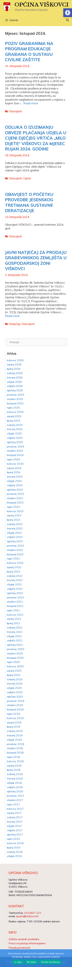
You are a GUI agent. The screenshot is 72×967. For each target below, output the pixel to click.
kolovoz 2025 (15, 412)
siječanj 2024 (15, 489)
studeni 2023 (15, 498)
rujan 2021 (13, 610)
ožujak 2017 (14, 826)
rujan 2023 (13, 506)
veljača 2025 (15, 437)
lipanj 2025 (13, 420)
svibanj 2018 (15, 774)
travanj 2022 (15, 580)
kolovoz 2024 (15, 463)
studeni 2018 (15, 748)
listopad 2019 (15, 709)
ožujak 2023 (14, 532)
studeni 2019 (15, 705)
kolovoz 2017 (15, 808)
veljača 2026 (15, 386)
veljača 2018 (15, 787)
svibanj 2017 (15, 817)
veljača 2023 (15, 537)
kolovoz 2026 (15, 360)
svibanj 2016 (15, 852)
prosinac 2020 (15, 649)
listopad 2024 (15, 455)
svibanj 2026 (15, 373)
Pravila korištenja (50, 962)
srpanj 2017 (14, 813)
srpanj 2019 (14, 722)
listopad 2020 (15, 657)
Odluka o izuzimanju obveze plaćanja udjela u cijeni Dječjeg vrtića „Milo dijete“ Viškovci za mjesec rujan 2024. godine (35, 138)
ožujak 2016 (14, 856)
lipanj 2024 (13, 472)
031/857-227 (32, 913)
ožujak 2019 (14, 739)
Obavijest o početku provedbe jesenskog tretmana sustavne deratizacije (29, 202)
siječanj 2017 (15, 834)
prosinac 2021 (15, 597)
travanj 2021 (15, 632)
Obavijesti (15, 111)
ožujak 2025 (14, 433)
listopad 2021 (15, 606)
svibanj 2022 (15, 576)
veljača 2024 (15, 485)
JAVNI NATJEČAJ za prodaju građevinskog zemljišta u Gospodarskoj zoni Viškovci (36, 260)
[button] (67, 12)
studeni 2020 (15, 653)
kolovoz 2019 (15, 718)
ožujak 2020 (14, 688)
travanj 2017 (15, 821)
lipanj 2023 (13, 519)
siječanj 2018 (15, 791)
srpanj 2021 (14, 618)
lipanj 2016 (13, 847)
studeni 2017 (15, 800)
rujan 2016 (13, 838)
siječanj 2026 (15, 390)
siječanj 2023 (15, 541)
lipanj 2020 (13, 675)
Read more (30, 103)
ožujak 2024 (14, 481)
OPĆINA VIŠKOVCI (41, 5)
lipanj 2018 (13, 769)
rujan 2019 (13, 713)
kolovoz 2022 (15, 562)
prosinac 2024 (15, 446)
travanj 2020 (15, 683)
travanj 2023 (15, 528)
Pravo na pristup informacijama (27, 943)
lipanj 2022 (13, 571)
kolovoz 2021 (15, 614)
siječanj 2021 (15, 644)
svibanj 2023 (15, 524)
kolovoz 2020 (15, 666)
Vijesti (27, 178)
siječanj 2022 (15, 593)
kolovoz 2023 (15, 511)
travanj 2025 (15, 429)
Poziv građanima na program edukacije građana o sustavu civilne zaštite (29, 51)
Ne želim (31, 962)
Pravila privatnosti (19, 947)
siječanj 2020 (15, 696)
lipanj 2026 (13, 368)
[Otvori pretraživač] (67, 20)
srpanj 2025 (14, 416)
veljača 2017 (15, 830)
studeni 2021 (15, 601)
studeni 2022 (15, 550)
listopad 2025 (15, 403)
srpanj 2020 (14, 670)
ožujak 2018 (14, 782)
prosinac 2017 (15, 795)
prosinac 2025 (15, 394)
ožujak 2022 (14, 584)
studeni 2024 (15, 450)
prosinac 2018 (15, 744)
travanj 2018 (15, 778)
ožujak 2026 (14, 381)
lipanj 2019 (13, 726)
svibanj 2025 (15, 425)
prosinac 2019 (15, 701)
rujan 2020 (13, 662)
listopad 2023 (15, 502)
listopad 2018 (15, 752)
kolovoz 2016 (15, 843)
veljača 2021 (15, 640)
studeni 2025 (15, 399)
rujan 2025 (13, 407)
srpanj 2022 (14, 567)
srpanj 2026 (14, 364)
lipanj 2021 (13, 623)
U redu (18, 962)
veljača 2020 (15, 692)
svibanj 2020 (15, 679)
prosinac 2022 (15, 545)
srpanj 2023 (14, 515)
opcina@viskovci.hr (27, 916)
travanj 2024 (15, 476)
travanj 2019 (15, 735)
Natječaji (14, 324)
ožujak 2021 (14, 636)
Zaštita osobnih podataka (24, 939)
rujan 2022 (13, 558)
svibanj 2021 (15, 627)
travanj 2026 (15, 377)
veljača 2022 (15, 588)
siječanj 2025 (15, 442)
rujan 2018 (13, 757)
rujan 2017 (13, 804)
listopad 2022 (15, 554)
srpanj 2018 (14, 765)
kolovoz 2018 (15, 761)
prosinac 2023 (15, 493)
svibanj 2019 (15, 731)
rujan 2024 (13, 459)
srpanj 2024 (14, 468)
